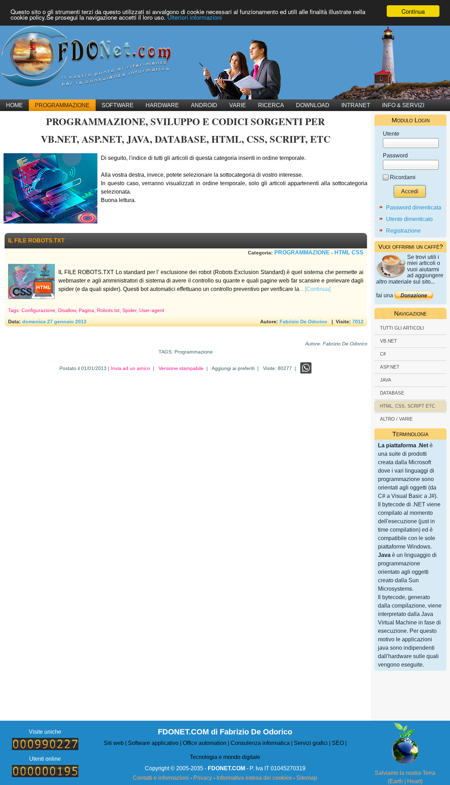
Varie (237, 105)
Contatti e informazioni (161, 778)
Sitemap (306, 778)
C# (383, 354)
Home (14, 105)
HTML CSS (349, 252)
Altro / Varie (396, 419)
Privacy (202, 778)
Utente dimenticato (409, 219)
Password (395, 155)
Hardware (162, 105)
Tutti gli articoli (402, 328)
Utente (391, 134)
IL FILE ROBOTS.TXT (36, 241)
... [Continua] (314, 289)
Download (312, 105)
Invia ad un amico (130, 368)
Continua (413, 11)
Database (392, 393)
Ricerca (271, 105)
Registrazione (403, 231)
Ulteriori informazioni (194, 17)
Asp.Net (389, 367)
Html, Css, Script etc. (408, 406)
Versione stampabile (181, 368)
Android (204, 105)
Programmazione (62, 105)
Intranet (355, 105)
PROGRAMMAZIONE (302, 252)
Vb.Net (388, 341)
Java (385, 380)
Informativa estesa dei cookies (254, 778)
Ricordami (403, 177)
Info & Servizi (403, 105)
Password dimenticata (413, 207)
